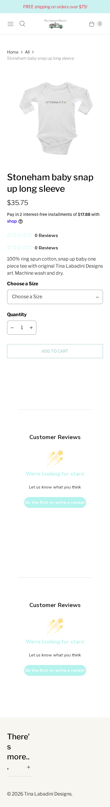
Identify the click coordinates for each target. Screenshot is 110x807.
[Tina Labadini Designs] (55, 24)
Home (12, 51)
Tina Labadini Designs (48, 794)
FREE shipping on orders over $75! (55, 6)
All (27, 51)
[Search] (22, 24)
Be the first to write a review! (55, 502)
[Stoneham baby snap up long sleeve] (55, 116)
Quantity (17, 314)
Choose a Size (22, 283)
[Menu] (10, 24)
